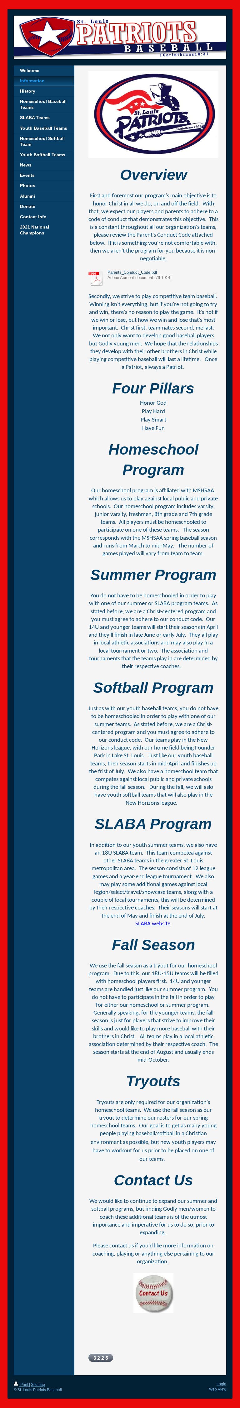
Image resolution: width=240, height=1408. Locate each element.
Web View (217, 1389)
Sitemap (38, 1384)
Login (221, 1384)
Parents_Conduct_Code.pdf (132, 272)
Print (24, 1384)
